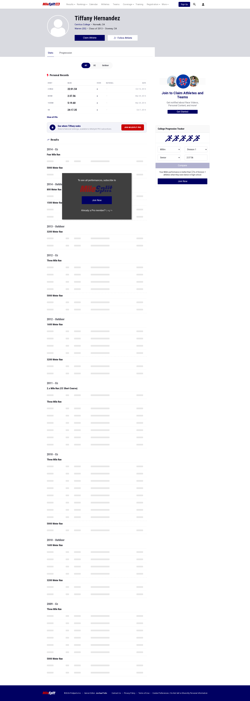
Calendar (93, 4)
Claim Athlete (89, 37)
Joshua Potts (101, 693)
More (164, 4)
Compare (182, 165)
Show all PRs (52, 117)
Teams (116, 4)
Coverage (127, 4)
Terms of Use (143, 693)
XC (94, 65)
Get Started (182, 111)
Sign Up (184, 4)
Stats (50, 52)
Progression (65, 52)
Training (139, 4)
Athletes (105, 4)
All (86, 65)
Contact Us (116, 693)
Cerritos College (82, 24)
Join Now (182, 181)
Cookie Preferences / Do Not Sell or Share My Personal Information (179, 693)
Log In (109, 210)
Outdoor (105, 65)
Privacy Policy (129, 693)
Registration (153, 4)
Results (69, 4)
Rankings (81, 4)
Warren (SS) (80, 28)
